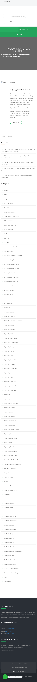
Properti (6, 473)
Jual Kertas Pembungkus (11, 247)
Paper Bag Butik (9, 325)
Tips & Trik (7, 581)
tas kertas (7, 494)
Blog (5, 199)
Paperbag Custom (9, 399)
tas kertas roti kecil (10, 555)
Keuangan (7, 307)
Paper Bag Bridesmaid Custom (13, 320)
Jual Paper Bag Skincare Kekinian (20, 90)
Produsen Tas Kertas (10, 468)
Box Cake (7, 207)
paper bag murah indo (11, 368)
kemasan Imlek (8, 294)
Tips (5, 577)
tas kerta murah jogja (10, 490)
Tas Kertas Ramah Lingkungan (13, 551)
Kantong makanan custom (11, 277)
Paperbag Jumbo (9, 433)
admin (13, 82)
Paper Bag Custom (9, 329)
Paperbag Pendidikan (10, 451)
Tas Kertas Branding (10, 516)
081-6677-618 (8, 631)
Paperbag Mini (8, 442)
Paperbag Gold (8, 412)
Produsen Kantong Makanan (12, 464)
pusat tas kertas (8, 477)
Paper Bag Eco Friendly (11, 338)
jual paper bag (8, 251)
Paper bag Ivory (9, 347)
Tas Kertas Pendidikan (10, 547)
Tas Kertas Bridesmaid (10, 520)
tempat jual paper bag (11, 573)
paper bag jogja (9, 351)
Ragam (6, 481)
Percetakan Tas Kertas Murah (12, 460)
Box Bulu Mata (8, 203)
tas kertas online (9, 542)
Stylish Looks (8, 486)
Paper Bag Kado (9, 355)
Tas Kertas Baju (8, 499)
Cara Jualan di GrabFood (11, 216)
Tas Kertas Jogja (8, 533)
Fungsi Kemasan (8, 229)
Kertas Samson (8, 303)
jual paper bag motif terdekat (13, 255)
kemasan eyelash (9, 290)
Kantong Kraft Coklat (10, 273)
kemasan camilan (9, 286)
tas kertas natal (9, 538)
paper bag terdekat (10, 381)
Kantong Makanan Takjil (11, 281)
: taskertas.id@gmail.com (16, 21)
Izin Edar (6, 242)
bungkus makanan (9, 212)
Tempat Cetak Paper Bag (11, 568)
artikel (6, 190)
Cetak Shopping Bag (10, 225)
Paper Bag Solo (8, 373)
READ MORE (16, 122)
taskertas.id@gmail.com (19, 667)
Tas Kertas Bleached (10, 512)
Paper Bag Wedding (10, 390)
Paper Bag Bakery (9, 316)
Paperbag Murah (9, 447)
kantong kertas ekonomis (11, 264)
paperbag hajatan (9, 416)
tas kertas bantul (9, 503)
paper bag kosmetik (10, 360)
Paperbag (7, 394)
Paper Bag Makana (9, 364)
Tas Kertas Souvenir (10, 564)
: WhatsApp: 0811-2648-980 (16, 16)
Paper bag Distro (9, 333)
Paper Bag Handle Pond (11, 342)
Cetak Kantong (8, 220)
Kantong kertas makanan (11, 268)
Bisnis (5, 194)
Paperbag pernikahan (10, 455)
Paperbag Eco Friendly (11, 403)
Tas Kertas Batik (8, 507)
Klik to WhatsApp (24, 29)
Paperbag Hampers (10, 420)
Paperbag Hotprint (9, 425)
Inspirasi (6, 238)
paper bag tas (8, 377)
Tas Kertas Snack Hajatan (11, 560)
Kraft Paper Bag (9, 312)
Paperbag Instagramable (11, 429)
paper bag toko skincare (11, 386)
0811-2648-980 (11, 629)
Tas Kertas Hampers (10, 529)
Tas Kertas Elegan (9, 525)
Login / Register (7, 4)
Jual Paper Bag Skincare (11, 260)
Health (6, 233)
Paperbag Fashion (9, 407)
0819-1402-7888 (10, 633)
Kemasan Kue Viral (9, 299)
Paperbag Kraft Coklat (10, 438)
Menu (19, 35)
